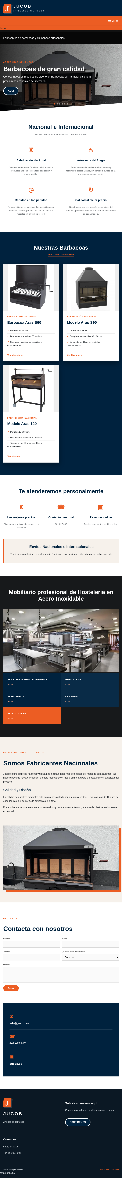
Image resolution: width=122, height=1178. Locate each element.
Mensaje (6, 965)
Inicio (3, 28)
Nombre (6, 939)
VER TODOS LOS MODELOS (61, 254)
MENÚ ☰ (113, 21)
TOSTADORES (17, 715)
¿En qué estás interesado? (73, 952)
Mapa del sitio (7, 1173)
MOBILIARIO (16, 698)
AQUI (11, 90)
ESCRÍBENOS (78, 1122)
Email (64, 939)
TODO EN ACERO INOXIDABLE (27, 681)
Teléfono (6, 952)
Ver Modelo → (15, 355)
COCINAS (71, 698)
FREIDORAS (73, 681)
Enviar (11, 988)
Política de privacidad (109, 1169)
